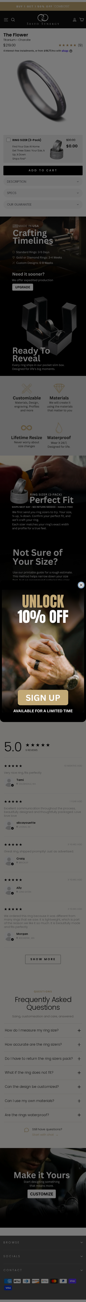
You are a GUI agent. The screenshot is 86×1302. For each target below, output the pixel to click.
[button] (43, 651)
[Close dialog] (81, 585)
